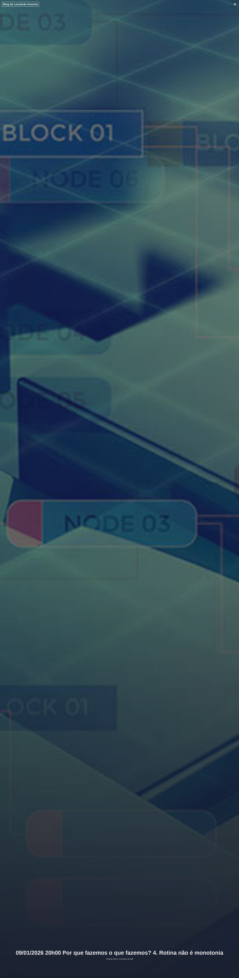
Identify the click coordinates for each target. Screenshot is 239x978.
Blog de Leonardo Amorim (20, 4)
